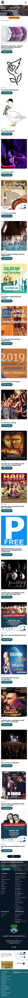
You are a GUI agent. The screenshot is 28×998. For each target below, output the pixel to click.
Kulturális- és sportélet (5, 879)
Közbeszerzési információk (20, 897)
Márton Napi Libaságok (8, 131)
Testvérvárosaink (18, 881)
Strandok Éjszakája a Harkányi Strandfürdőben (10, 678)
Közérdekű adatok (18, 914)
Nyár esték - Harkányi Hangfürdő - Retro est (13, 847)
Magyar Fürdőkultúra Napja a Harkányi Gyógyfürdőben (12, 254)
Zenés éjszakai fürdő (7, 172)
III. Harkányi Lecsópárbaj (8, 213)
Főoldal (2, 20)
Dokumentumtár (18, 901)
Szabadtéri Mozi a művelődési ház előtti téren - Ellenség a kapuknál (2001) (12, 464)
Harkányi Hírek (4, 883)
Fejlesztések (17, 899)
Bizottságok (17, 886)
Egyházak (3, 881)
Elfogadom (17, 972)
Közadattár (17, 879)
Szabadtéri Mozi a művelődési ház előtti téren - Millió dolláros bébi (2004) (12, 593)
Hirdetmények (18, 906)
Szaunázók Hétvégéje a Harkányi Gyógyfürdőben (11, 339)
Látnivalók (3, 891)
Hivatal (16, 904)
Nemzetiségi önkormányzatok (18, 889)
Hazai (2, 915)
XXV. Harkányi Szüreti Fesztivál (10, 381)
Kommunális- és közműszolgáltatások (19, 893)
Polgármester (18, 883)
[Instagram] (15, 947)
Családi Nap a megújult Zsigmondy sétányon (11, 297)
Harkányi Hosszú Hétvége (8, 422)
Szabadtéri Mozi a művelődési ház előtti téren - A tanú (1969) (12, 804)
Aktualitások (3, 886)
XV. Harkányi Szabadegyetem (10, 90)
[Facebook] (13, 947)
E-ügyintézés (6, 869)
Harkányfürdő (4, 876)
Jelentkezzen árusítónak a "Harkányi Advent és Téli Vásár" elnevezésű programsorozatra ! (12, 47)
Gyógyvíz (3, 884)
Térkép (2, 890)
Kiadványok (3, 888)
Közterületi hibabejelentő (20, 876)
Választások (17, 895)
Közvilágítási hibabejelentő (20, 877)
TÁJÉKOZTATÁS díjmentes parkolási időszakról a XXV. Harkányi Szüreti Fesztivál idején (11, 550)
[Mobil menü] (26, 2)
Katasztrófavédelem (19, 902)
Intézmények (17, 891)
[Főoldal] (2, 2)
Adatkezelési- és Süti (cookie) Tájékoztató (21, 922)
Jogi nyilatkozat (18, 919)
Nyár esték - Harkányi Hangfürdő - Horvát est (13, 636)
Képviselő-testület (18, 884)
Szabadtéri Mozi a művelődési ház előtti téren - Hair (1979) (12, 507)
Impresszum (17, 915)
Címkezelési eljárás (19, 908)
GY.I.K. (16, 917)
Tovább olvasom (7, 51)
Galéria (2, 893)
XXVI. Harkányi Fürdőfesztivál (10, 763)
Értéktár (2, 877)
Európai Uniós (4, 914)
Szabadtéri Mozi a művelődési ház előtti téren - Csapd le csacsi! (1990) (12, 721)
